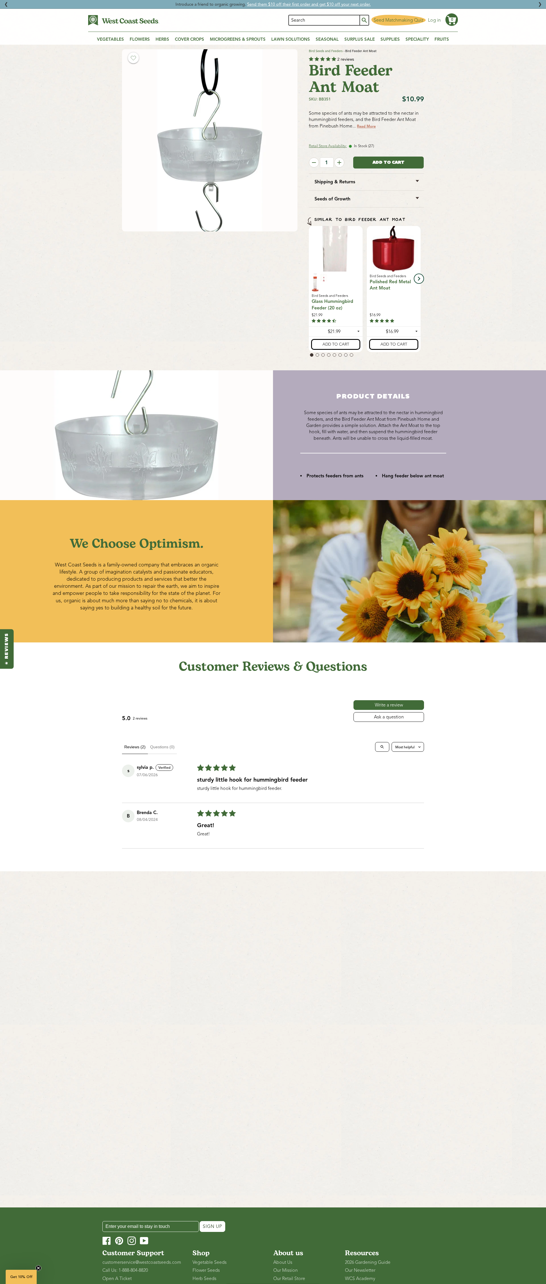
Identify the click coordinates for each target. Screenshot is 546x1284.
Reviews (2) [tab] (135, 747)
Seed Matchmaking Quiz (398, 20)
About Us (282, 1262)
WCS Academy (360, 1278)
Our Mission (285, 1270)
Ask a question (389, 717)
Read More (366, 126)
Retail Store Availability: (328, 146)
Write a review (389, 705)
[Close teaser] (38, 1268)
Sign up (212, 1226)
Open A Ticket (117, 1278)
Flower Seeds (206, 1270)
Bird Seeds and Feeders (326, 51)
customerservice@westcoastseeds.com (141, 1262)
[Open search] (382, 747)
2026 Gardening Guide (367, 1262)
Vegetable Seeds (210, 1262)
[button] (451, 19)
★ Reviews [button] (7, 649)
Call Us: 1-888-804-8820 (125, 1270)
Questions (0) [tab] (162, 747)
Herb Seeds (204, 1278)
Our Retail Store (289, 1278)
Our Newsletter (360, 1270)
